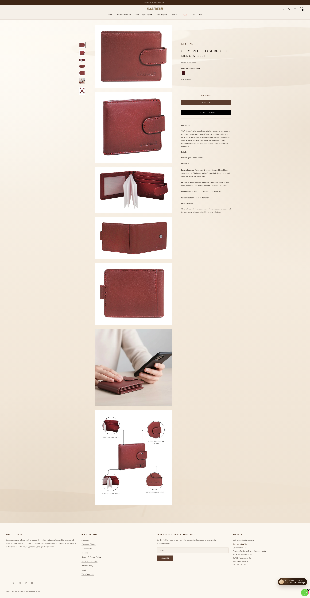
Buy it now (206, 103)
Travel (175, 15)
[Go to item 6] (82, 81)
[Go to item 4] (82, 66)
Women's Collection (144, 15)
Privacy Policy (87, 565)
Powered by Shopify (32, 591)
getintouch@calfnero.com (243, 540)
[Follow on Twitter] (13, 583)
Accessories (162, 15)
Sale (185, 15)
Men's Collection (123, 15)
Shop (110, 15)
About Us (85, 540)
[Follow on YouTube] (32, 583)
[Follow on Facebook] (7, 583)
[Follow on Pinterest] (26, 583)
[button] (301, 8)
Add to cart (206, 95)
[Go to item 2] (82, 53)
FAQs (83, 570)
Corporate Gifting (88, 544)
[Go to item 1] (82, 45)
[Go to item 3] (82, 60)
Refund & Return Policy (91, 557)
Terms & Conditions (89, 561)
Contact (84, 553)
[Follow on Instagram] (19, 583)
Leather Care (86, 548)
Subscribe (165, 558)
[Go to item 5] (82, 73)
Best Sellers (196, 15)
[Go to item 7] (82, 91)
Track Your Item (87, 574)
